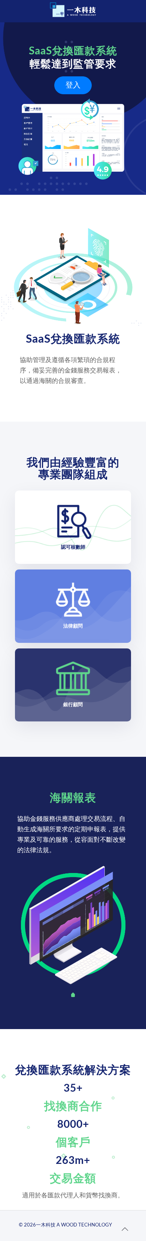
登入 (73, 85)
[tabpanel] (73, 925)
